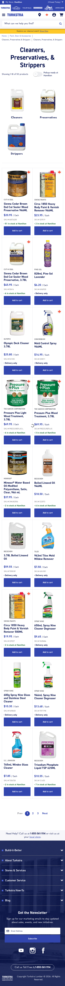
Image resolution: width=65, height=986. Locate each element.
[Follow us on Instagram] (32, 953)
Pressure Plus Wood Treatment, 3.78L (46, 414)
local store (35, 837)
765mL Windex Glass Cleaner (16, 766)
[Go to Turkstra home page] (5, 8)
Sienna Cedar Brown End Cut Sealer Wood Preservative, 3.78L (16, 277)
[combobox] (30, 24)
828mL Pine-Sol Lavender (43, 275)
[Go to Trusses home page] (16, 8)
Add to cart (17, 230)
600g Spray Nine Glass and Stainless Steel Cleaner (17, 698)
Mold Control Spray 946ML (45, 344)
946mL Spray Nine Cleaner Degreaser (45, 696)
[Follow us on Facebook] (43, 953)
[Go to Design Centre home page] (37, 8)
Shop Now (44, 31)
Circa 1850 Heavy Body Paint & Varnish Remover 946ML (46, 207)
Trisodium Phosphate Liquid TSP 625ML (46, 766)
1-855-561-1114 (38, 834)
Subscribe (32, 938)
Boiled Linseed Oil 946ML (44, 484)
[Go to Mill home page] (48, 8)
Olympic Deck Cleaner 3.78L (16, 344)
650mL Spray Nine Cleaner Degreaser (45, 627)
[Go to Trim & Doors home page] (27, 8)
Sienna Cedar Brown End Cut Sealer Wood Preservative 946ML (16, 207)
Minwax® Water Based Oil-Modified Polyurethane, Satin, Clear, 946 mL (17, 487)
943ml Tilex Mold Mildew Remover (44, 557)
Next (45, 813)
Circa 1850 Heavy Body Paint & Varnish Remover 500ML (16, 628)
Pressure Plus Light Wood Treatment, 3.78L (15, 416)
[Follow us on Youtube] (22, 953)
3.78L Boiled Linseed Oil (16, 557)
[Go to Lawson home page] (59, 8)
